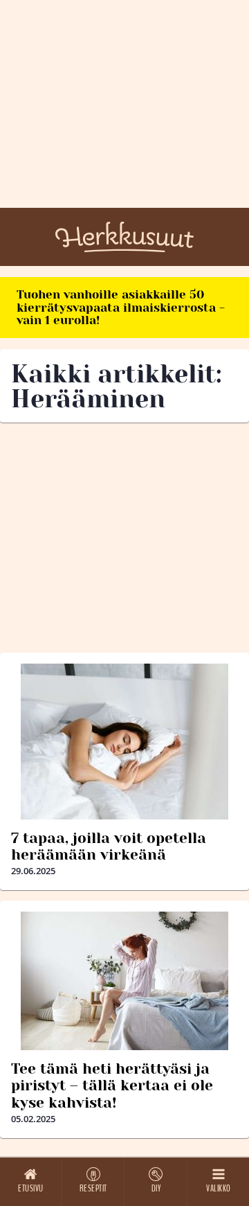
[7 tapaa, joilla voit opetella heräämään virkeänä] (124, 741)
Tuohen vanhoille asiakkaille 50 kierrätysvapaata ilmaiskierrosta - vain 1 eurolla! (121, 307)
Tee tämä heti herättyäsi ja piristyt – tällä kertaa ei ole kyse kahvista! (112, 1085)
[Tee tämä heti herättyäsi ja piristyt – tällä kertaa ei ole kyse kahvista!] (124, 981)
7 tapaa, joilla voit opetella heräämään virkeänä (108, 846)
